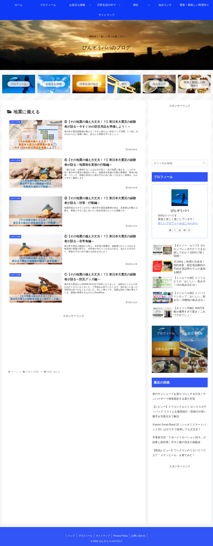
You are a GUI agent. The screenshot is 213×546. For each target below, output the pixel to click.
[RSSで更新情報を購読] (189, 230)
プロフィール (85, 535)
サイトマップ (103, 535)
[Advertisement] (73, 342)
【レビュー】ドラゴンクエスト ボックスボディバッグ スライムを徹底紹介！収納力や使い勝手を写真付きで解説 (179, 411)
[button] (204, 163)
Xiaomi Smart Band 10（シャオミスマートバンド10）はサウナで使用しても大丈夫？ (179, 427)
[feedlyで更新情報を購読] (184, 230)
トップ (71, 535)
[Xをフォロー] (175, 230)
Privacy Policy (120, 535)
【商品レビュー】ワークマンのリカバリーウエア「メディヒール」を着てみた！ (179, 453)
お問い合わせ (138, 535)
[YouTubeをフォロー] (180, 230)
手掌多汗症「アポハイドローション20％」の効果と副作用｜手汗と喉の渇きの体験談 (179, 440)
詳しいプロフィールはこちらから (178, 223)
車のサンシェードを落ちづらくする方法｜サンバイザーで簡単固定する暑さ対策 (179, 396)
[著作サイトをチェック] (170, 230)
